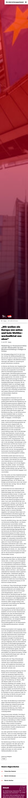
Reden (5, 320)
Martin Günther (8, 780)
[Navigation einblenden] (26, 2)
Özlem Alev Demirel (10, 771)
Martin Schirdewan (10, 776)
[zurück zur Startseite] (6, 316)
